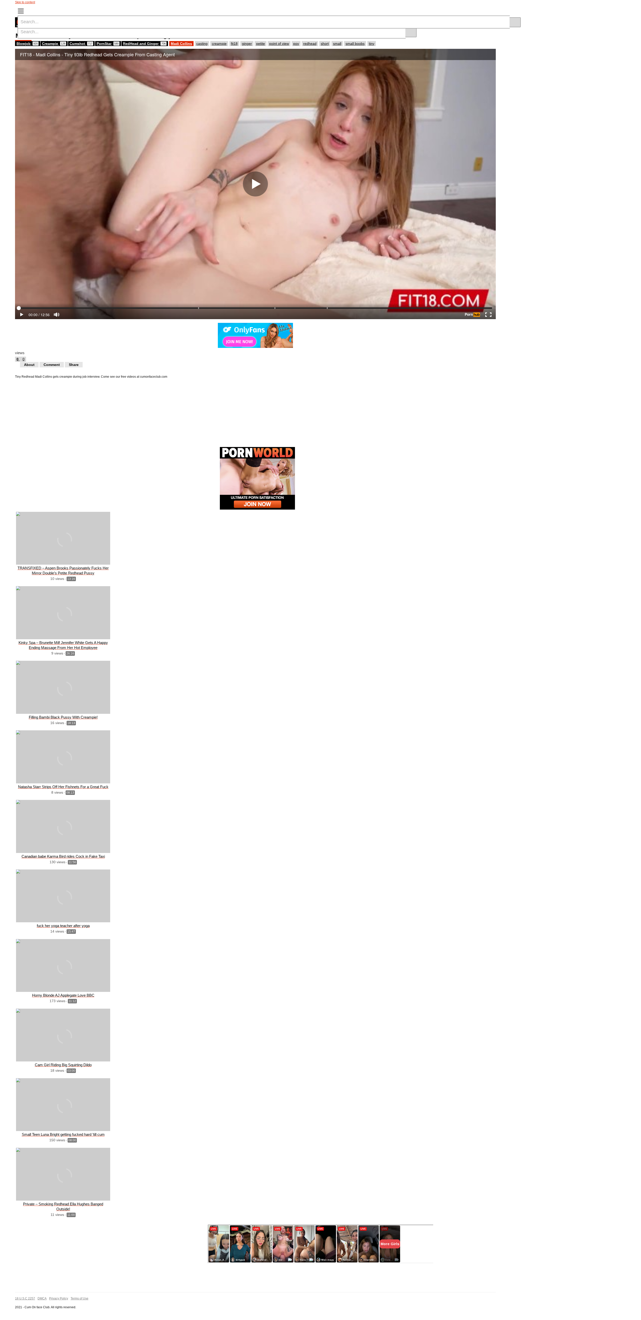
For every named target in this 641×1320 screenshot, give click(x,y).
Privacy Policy (58, 1298)
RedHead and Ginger (144, 44)
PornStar (108, 44)
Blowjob (27, 44)
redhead (309, 44)
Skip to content (25, 2)
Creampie (53, 44)
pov (296, 44)
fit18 (234, 44)
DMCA (42, 1298)
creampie (219, 44)
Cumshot (81, 44)
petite (260, 44)
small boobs (355, 44)
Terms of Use (79, 1298)
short (325, 44)
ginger (247, 44)
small (337, 44)
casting (202, 44)
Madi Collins (181, 44)
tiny (371, 44)
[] (411, 32)
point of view (279, 44)
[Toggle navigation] (22, 11)
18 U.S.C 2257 (25, 1298)
